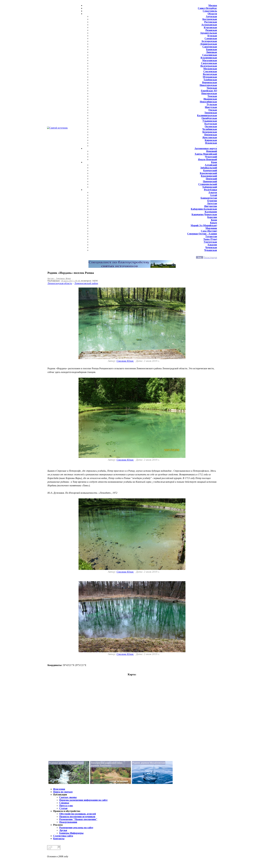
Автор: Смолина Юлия (59, 278)
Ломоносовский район (86, 283)
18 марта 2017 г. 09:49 (70, 281)
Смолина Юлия (125, 360)
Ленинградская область (60, 283)
